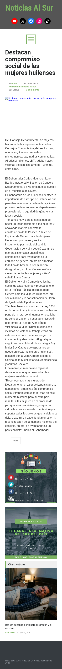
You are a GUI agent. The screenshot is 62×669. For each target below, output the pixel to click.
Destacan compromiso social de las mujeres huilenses (30, 62)
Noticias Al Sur (29, 8)
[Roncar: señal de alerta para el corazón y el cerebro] (31, 594)
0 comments (32, 89)
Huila (14, 83)
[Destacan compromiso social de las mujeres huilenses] (31, 114)
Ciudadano (10, 633)
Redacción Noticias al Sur (22, 86)
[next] (53, 602)
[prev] (9, 602)
